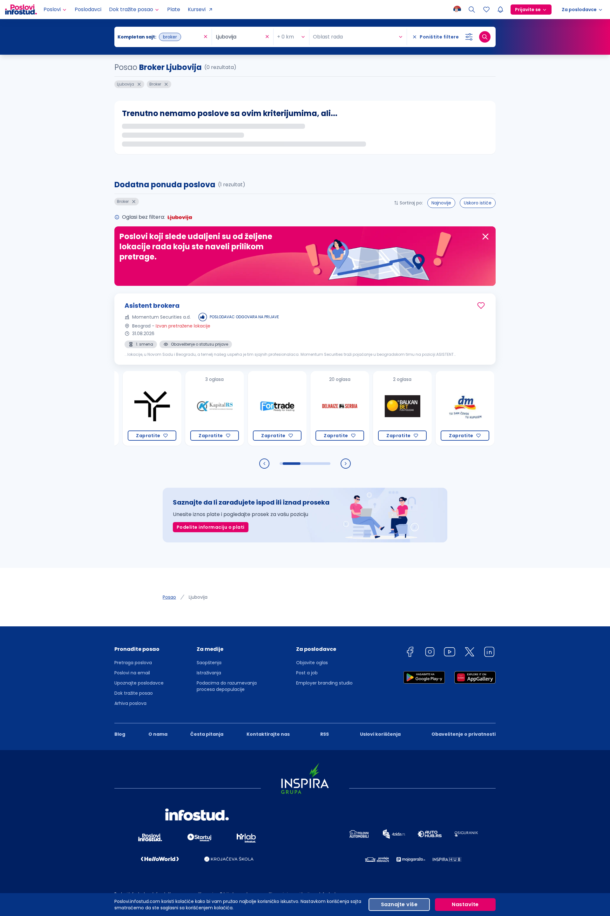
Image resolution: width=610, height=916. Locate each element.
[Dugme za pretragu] (485, 37)
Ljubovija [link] (198, 597)
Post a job (307, 673)
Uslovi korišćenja (380, 734)
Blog (119, 734)
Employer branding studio (324, 683)
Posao (169, 597)
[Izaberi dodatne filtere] (469, 37)
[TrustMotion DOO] (125, 408)
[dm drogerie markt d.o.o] (438, 408)
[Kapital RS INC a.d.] (188, 408)
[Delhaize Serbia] (313, 408)
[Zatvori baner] (485, 236)
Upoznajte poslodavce (139, 683)
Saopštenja (209, 662)
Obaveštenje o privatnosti (463, 734)
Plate (173, 9)
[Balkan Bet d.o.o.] (376, 408)
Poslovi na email (132, 673)
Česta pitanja (206, 734)
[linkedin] (489, 652)
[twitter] (469, 652)
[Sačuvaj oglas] (481, 305)
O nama (157, 734)
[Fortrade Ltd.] (250, 408)
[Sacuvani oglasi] (486, 9)
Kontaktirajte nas (268, 734)
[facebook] (409, 652)
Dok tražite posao (133, 693)
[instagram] (430, 652)
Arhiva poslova (130, 703)
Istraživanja (209, 673)
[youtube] (449, 652)
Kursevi (197, 9)
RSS (324, 734)
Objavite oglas (312, 662)
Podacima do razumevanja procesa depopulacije (227, 686)
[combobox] (160, 37)
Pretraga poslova (133, 662)
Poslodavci (88, 9)
